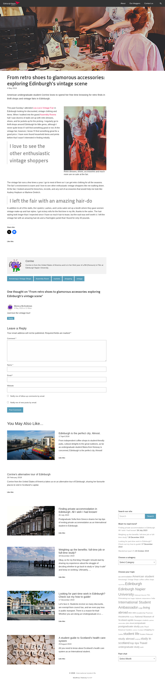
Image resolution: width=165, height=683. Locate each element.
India (153, 598)
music (132, 617)
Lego (140, 608)
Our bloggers (135, 3)
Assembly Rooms (48, 115)
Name (10, 365)
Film (148, 595)
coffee (141, 580)
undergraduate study (129, 647)
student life (131, 634)
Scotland (140, 630)
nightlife (130, 620)
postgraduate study (129, 626)
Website (10, 386)
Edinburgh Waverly (140, 595)
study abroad (126, 638)
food (128, 598)
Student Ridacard (146, 634)
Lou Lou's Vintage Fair (43, 108)
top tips (134, 643)
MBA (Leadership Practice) (142, 613)
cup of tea (121, 584)
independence (146, 598)
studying (137, 639)
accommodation (125, 577)
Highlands (138, 598)
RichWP (89, 677)
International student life (86, 673)
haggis (133, 598)
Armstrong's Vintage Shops (20, 279)
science (135, 630)
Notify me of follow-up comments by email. (27, 396)
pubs (142, 627)
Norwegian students (141, 620)
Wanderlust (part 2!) (126, 551)
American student (143, 576)
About (123, 3)
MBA (130, 613)
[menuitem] (123, 3)
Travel (143, 643)
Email (10, 375)
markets (56, 279)
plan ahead (130, 623)
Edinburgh (133, 584)
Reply (10, 318)
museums (123, 616)
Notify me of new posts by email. (23, 402)
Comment (11, 338)
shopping (68, 279)
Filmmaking (122, 598)
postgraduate (140, 623)
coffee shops (149, 580)
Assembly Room (42, 279)
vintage (79, 279)
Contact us (148, 3)
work (142, 647)
